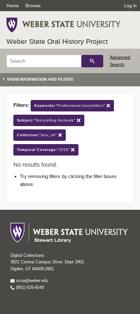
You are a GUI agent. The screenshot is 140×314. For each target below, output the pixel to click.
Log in (130, 5)
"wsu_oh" (37, 135)
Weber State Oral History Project (57, 41)
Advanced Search (120, 61)
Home (13, 5)
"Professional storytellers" (70, 105)
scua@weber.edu (31, 280)
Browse (33, 5)
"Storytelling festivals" (47, 120)
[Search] (92, 61)
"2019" (44, 150)
